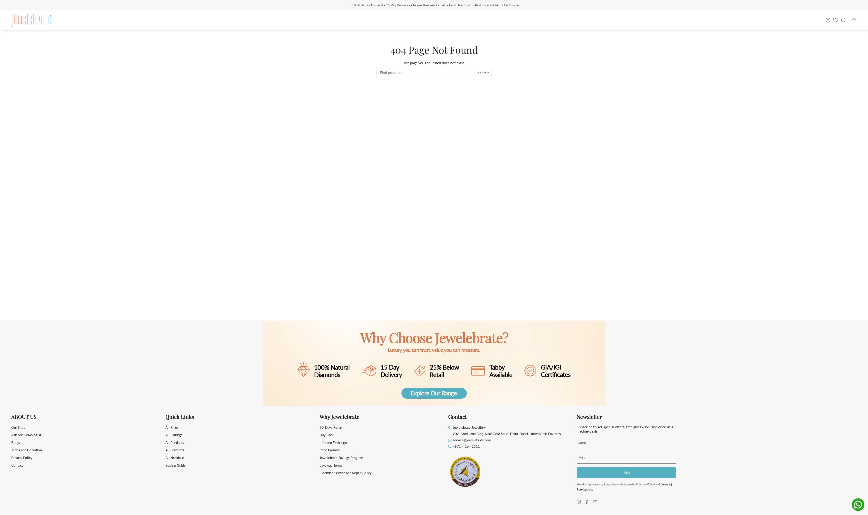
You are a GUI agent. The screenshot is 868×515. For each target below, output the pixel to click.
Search (483, 72)
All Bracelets (174, 450)
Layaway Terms (331, 465)
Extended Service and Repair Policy (346, 473)
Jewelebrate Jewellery (469, 427)
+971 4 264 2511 (466, 446)
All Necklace (174, 458)
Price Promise (330, 450)
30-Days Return (331, 427)
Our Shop (18, 427)
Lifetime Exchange (333, 442)
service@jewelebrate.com (472, 440)
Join (626, 472)
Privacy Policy (21, 458)
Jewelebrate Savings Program (341, 458)
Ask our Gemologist (26, 435)
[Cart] (854, 20)
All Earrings (173, 435)
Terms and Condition (26, 450)
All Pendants (174, 442)
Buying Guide (175, 465)
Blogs (15, 442)
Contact (17, 465)
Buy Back (327, 435)
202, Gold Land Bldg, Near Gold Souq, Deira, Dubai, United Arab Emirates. (507, 434)
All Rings (172, 427)
